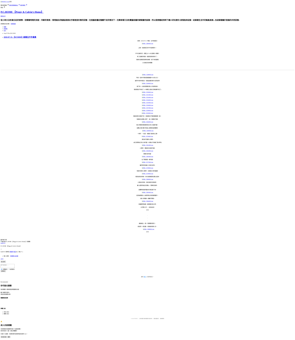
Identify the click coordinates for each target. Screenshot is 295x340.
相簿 (5, 27)
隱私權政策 (156, 318)
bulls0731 (3, 243)
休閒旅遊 (13, 23)
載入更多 (3, 261)
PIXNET (136, 318)
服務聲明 (162, 318)
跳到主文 (3, 16)
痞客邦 (11, 251)
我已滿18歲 (3, 337)
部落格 (5, 28)
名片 (5, 30)
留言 (15, 251)
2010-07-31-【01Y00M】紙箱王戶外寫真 (20, 37)
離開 (9, 337)
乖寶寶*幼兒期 (14, 256)
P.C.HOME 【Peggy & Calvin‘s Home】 (22, 12)
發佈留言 (3, 271)
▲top (2, 258)
